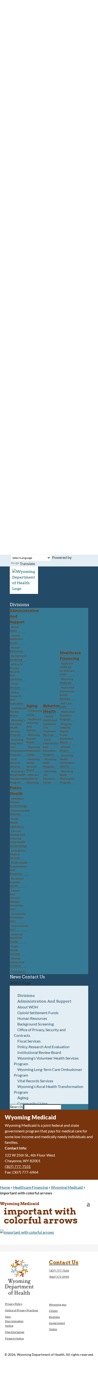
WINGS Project (65, 748)
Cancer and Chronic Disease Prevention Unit (17, 900)
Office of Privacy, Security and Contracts (16, 672)
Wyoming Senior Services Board (33, 764)
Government (57, 1323)
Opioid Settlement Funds (16, 639)
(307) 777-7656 (59, 1270)
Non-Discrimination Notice (14, 1321)
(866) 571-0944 (59, 1276)
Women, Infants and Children (17, 962)
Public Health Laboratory (17, 822)
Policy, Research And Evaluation (16, 697)
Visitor (53, 1329)
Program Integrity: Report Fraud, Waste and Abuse (66, 733)
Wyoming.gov (57, 1304)
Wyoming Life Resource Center (49, 776)
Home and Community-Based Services (67, 693)
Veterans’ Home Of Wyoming (32, 778)
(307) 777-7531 (18, 1166)
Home (5, 1187)
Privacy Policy (13, 1304)
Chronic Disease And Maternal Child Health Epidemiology (18, 838)
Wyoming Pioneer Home (33, 738)
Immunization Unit (19, 927)
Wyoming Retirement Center (33, 750)
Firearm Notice (14, 1338)
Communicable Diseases (20, 812)
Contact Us (33, 976)
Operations (18, 971)
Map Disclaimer (14, 1332)
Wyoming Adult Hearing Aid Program (67, 776)
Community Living (34, 712)
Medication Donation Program (67, 715)
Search (16, 1107)
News (15, 976)
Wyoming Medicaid (66, 681)
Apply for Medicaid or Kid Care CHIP (67, 669)
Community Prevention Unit (18, 917)
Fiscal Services (15, 685)
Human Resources (16, 649)
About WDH (14, 628)
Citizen (53, 1310)
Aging (31, 706)
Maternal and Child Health (16, 937)
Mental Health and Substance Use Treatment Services (50, 726)
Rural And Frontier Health (17, 882)
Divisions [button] (19, 604)
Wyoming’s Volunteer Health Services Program (17, 727)
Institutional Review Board (18, 711)
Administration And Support (44, 1001)
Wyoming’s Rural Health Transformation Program (19, 776)
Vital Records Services (15, 762)
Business (54, 1317)
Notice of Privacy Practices (21, 1310)
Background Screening (18, 657)
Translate (27, 563)
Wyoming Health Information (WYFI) (67, 761)
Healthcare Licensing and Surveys (33, 724)
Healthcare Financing (30, 1187)
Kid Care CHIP (66, 705)
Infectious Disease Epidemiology (18, 802)
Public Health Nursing (15, 950)
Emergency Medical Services (17, 854)
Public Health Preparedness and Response (19, 868)
